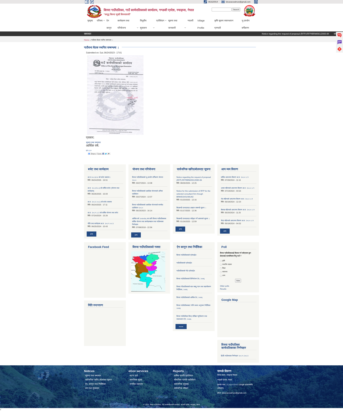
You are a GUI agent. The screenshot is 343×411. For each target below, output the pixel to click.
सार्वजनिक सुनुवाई (181, 384)
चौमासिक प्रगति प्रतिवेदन (184, 379)
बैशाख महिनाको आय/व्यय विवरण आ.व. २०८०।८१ (238, 210)
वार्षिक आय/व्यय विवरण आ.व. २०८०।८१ (235, 177)
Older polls (224, 286)
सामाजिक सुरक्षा (136, 379)
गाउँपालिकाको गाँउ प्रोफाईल (185, 271)
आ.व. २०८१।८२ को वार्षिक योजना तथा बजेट (103, 213)
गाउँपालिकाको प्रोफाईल (184, 263)
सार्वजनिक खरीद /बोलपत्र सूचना (98, 379)
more (181, 326)
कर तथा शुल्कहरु (92, 388)
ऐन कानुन (109, 24)
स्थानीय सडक (227, 264)
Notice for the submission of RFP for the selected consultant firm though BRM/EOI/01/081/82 (193, 194)
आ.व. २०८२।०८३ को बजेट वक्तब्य (100, 202)
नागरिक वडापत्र (136, 384)
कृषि (223, 261)
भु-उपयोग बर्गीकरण (245, 24)
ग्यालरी (190, 20)
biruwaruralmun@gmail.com (234, 393)
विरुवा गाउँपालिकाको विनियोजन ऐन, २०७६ (190, 279)
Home (86, 40)
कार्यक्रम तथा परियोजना (123, 24)
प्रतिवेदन (160, 20)
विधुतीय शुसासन (143, 24)
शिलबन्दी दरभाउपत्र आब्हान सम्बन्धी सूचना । (191, 208)
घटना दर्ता (134, 375)
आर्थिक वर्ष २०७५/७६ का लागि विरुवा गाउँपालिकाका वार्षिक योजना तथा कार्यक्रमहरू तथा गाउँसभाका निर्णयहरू (149, 221)
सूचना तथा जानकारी (172, 24)
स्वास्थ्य (224, 272)
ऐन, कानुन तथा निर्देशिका (95, 384)
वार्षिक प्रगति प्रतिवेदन (183, 375)
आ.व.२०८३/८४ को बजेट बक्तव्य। (99, 177)
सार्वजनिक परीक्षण (181, 388)
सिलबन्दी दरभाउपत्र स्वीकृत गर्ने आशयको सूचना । (193, 218)
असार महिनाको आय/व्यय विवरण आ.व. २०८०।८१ (237, 188)
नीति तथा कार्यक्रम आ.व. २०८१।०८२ (101, 223)
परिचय (99, 20)
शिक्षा (223, 268)
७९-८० (89, 150)
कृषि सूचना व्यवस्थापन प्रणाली (223, 24)
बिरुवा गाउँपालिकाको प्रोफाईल (186, 255)
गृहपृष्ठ (90, 20)
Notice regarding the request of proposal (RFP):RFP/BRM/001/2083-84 (287, 34)
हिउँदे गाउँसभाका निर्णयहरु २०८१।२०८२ (234, 356)
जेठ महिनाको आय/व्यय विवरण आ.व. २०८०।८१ (237, 199)
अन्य (91, 234)
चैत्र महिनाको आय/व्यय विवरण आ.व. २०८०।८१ (237, 220)
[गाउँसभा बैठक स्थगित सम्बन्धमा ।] (115, 95)
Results (223, 289)
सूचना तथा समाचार (93, 142)
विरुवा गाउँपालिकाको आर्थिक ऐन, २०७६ (189, 297)
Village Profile (201, 24)
